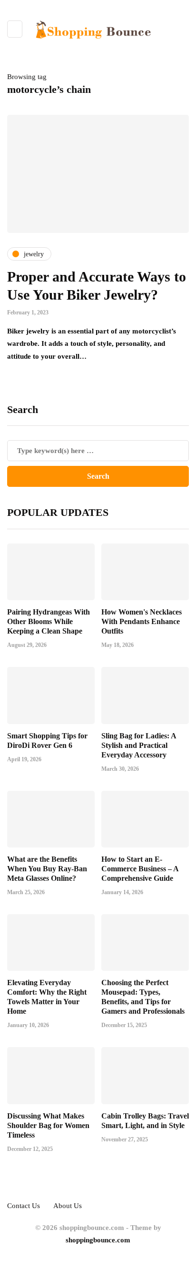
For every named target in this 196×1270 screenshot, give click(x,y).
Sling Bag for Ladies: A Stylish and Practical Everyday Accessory (138, 745)
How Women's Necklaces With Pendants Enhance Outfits (141, 621)
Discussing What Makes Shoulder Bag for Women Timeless (48, 1125)
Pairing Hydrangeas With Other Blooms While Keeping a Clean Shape (48, 621)
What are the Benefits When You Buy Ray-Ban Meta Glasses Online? (47, 868)
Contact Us (23, 1206)
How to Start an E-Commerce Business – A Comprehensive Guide (139, 868)
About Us (67, 1206)
